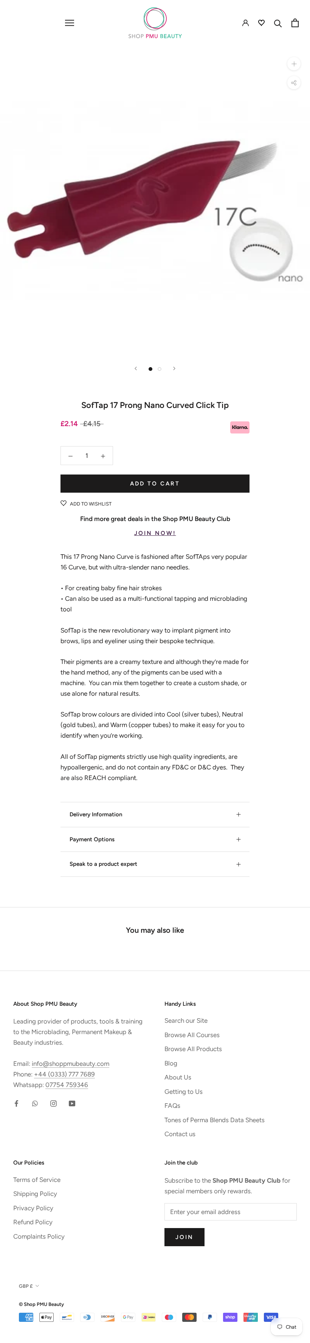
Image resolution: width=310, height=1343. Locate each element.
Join (184, 1237)
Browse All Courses (192, 1035)
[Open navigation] (69, 22)
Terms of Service (36, 1179)
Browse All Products (193, 1049)
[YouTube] (72, 1103)
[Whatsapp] (35, 1103)
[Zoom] (294, 63)
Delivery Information (96, 814)
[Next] (174, 368)
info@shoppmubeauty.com (70, 1063)
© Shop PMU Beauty (41, 1304)
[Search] (278, 23)
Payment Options (92, 839)
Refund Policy (33, 1222)
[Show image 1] (150, 369)
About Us (177, 1077)
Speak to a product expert (103, 864)
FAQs (172, 1105)
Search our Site (186, 1020)
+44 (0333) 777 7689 (64, 1074)
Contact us (179, 1134)
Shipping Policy (35, 1193)
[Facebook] (16, 1103)
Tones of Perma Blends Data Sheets (214, 1120)
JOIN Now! (155, 533)
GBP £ (26, 1286)
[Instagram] (53, 1103)
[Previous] (136, 368)
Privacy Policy (33, 1208)
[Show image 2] (159, 369)
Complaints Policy (39, 1236)
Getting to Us (183, 1091)
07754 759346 (66, 1085)
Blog (170, 1063)
